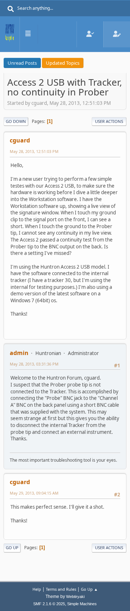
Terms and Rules (61, 589)
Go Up (12, 547)
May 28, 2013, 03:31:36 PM (34, 364)
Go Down (16, 121)
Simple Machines (82, 604)
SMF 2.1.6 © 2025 (49, 604)
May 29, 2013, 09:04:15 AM (34, 493)
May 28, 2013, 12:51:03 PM (34, 151)
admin (19, 353)
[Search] (10, 9)
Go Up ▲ (89, 589)
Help (36, 589)
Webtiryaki (75, 596)
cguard (20, 140)
